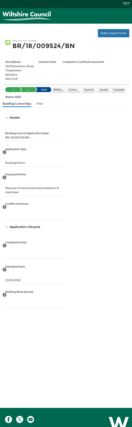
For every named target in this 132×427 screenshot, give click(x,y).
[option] (13, 89)
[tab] (17, 104)
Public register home (113, 33)
